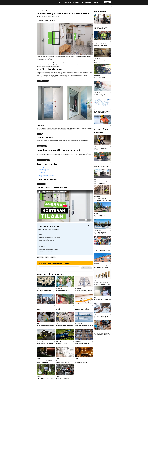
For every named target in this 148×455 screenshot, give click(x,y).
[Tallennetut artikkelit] (102, 2)
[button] (40, 257)
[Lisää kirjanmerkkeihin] (54, 288)
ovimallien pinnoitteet (44, 173)
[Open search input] (59, 2)
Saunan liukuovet (42, 146)
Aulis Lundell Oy (56, 16)
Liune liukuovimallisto (43, 80)
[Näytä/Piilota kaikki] (110, 6)
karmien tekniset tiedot (44, 169)
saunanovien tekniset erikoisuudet (46, 175)
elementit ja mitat (43, 167)
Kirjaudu (107, 2)
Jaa (47, 20)
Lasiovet (40, 133)
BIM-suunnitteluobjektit (43, 160)
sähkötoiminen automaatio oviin (46, 176)
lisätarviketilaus (42, 172)
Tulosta (53, 20)
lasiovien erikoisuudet (44, 170)
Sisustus (44, 10)
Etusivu (38, 10)
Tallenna (41, 20)
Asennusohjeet (41, 184)
